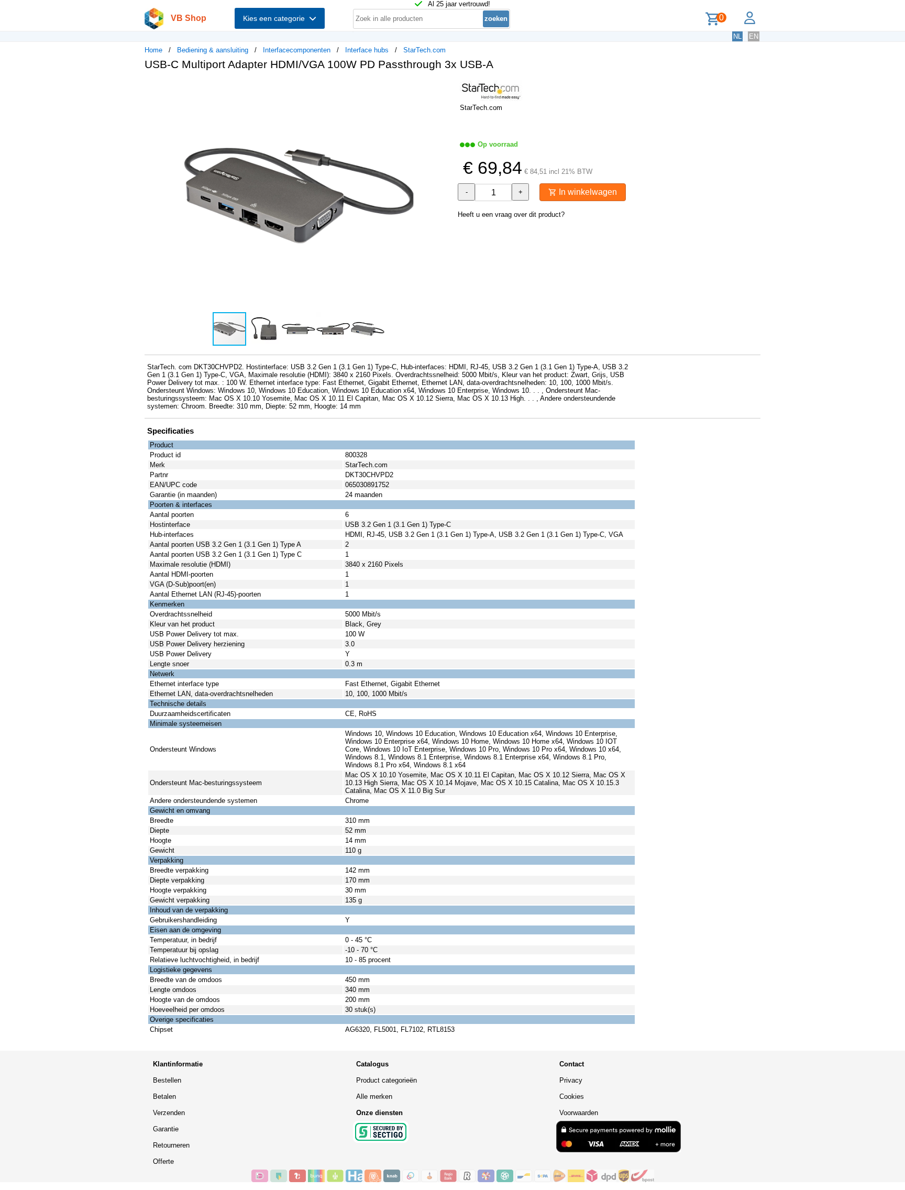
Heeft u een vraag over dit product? (511, 214)
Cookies (571, 1096)
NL (737, 36)
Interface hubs (367, 50)
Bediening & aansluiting (212, 50)
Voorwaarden (578, 1113)
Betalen (164, 1096)
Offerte (163, 1161)
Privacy (570, 1080)
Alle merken (374, 1096)
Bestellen (167, 1080)
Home (153, 50)
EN (753, 36)
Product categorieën (386, 1080)
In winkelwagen (587, 192)
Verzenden (169, 1113)
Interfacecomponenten (296, 50)
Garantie (166, 1129)
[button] (443, 89)
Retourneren (171, 1145)
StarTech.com (424, 50)
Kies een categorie (276, 18)
